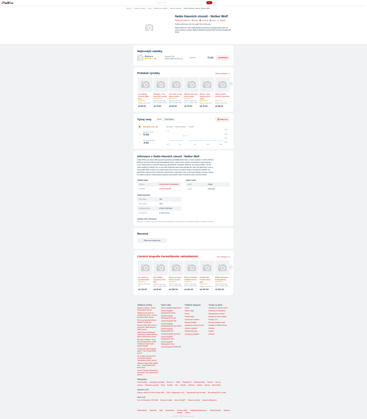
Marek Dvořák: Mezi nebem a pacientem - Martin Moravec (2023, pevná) (147, 327)
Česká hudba (189, 316)
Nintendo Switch (199, 382)
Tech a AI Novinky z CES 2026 (147, 400)
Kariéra (187, 412)
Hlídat (214, 20)
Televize (210, 382)
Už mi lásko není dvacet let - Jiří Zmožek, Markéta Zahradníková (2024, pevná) (146, 358)
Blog (161, 410)
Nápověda (153, 410)
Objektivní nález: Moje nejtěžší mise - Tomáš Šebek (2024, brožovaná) (147, 365)
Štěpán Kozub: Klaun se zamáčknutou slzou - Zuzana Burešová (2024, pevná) (147, 315)
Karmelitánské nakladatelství (169, 184)
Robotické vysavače (152, 385)
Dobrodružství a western (216, 314)
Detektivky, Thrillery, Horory (217, 325)
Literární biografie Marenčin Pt (171, 308)
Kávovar (218, 382)
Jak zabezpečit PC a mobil (217, 392)
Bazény (207, 385)
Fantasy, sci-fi (213, 319)
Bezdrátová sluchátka (157, 382)
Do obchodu (222, 57)
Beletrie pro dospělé (161, 8)
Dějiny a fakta (189, 311)
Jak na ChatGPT (180, 400)
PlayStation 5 (187, 382)
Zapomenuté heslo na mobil (196, 392)
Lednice (140, 385)
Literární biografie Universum (171, 334)
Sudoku (211, 331)
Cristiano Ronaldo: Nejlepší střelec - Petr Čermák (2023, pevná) (146, 351)
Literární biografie (176, 8)
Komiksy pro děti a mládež (217, 316)
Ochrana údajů (182, 410)
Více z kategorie (222, 257)
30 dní (159, 119)
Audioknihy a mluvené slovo (194, 325)
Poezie (187, 314)
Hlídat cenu (223, 119)
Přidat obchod (142, 410)
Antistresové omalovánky (216, 311)
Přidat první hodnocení (182, 20)
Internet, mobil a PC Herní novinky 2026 (150, 392)
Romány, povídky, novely (216, 322)
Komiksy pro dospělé (192, 334)
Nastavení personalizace (198, 410)
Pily (176, 385)
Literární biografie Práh (168, 321)
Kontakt (179, 412)
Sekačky (183, 385)
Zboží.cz (129, 8)
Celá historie (169, 119)
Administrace (170, 410)
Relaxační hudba (190, 322)
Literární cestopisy (191, 328)
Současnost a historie (192, 319)
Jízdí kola (191, 385)
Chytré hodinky (142, 382)
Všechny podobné (221, 73)
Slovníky (211, 328)
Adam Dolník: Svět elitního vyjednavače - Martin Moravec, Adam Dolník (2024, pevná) (147, 334)
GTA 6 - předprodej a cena (175, 392)
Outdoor (199, 385)
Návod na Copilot (166, 400)
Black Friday (216, 385)
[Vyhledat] (209, 2)
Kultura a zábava (140, 8)
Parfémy (170, 385)
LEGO (178, 382)
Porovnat (205, 20)
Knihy (150, 8)
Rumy (163, 385)
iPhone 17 (170, 382)
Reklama (227, 410)
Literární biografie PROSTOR (171, 347)
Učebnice (211, 334)
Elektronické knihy (191, 331)
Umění (187, 308)
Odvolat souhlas (215, 410)
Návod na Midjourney (209, 400)
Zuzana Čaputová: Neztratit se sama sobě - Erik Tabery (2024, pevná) (147, 373)
